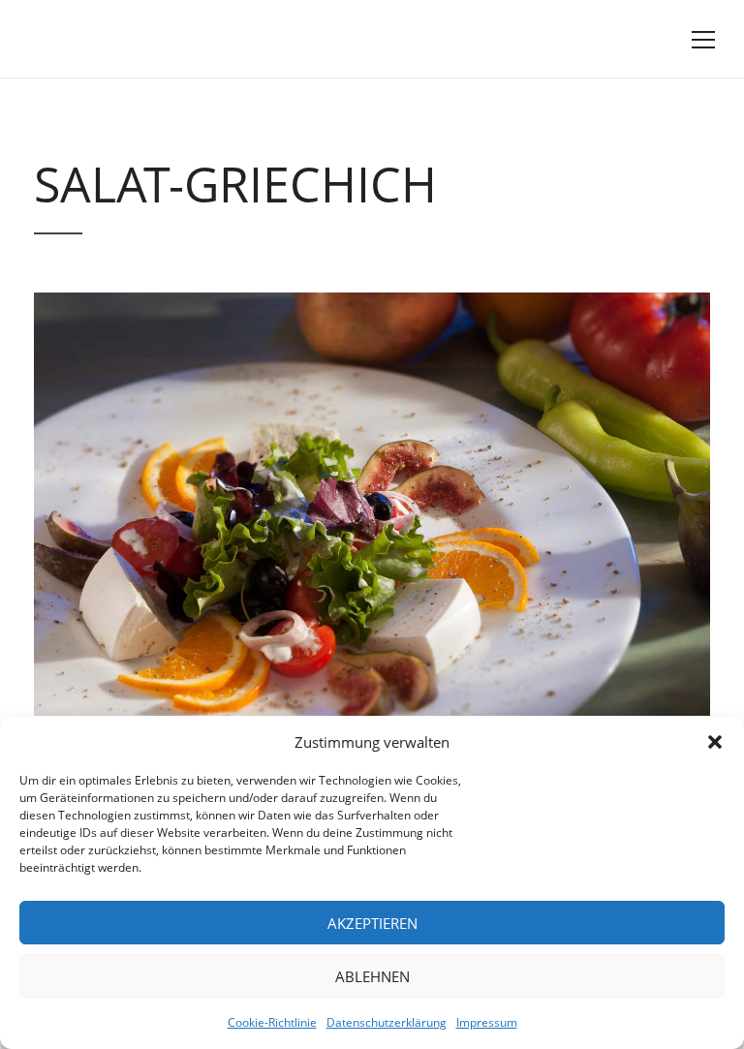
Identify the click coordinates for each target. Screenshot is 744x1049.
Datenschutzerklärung (386, 1022)
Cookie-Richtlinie (272, 1022)
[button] (715, 742)
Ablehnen (372, 976)
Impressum (486, 1022)
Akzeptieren (372, 923)
